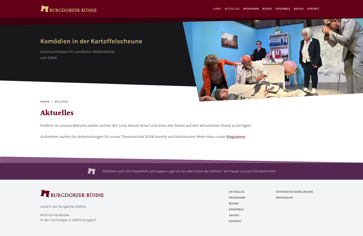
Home (217, 9)
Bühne (267, 9)
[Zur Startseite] (68, 8)
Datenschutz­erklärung (294, 192)
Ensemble (282, 9)
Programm (251, 9)
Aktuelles (232, 9)
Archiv (299, 9)
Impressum (284, 197)
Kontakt (313, 9)
